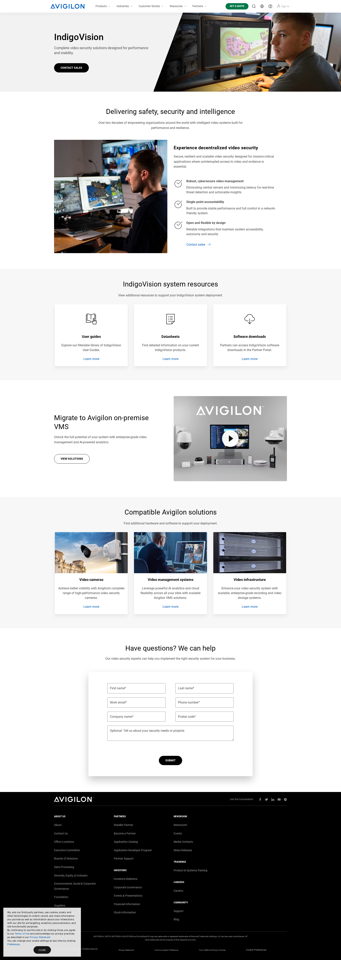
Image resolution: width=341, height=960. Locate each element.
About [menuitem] (58, 825)
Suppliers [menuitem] (59, 905)
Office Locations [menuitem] (64, 841)
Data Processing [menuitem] (64, 867)
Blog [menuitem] (176, 919)
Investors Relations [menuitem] (125, 878)
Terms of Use (22, 933)
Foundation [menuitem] (61, 897)
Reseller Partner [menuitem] (123, 825)
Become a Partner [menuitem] (125, 833)
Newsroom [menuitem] (180, 825)
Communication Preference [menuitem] (166, 950)
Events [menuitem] (178, 833)
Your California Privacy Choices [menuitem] (212, 950)
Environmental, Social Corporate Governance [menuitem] (75, 886)
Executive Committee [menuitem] (67, 850)
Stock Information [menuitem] (125, 912)
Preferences (13, 944)
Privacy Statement (40, 937)
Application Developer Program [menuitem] (133, 850)
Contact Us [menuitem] (61, 833)
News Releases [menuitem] (183, 850)
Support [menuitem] (179, 911)
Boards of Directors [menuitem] (66, 858)
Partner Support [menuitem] (124, 858)
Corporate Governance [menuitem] (128, 887)
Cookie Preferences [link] (256, 950)
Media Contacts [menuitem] (183, 841)
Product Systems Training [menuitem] (190, 870)
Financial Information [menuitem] (127, 904)
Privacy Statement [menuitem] (126, 950)
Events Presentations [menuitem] (128, 895)
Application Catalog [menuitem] (126, 841)
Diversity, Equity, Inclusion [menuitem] (71, 875)
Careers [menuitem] (178, 890)
